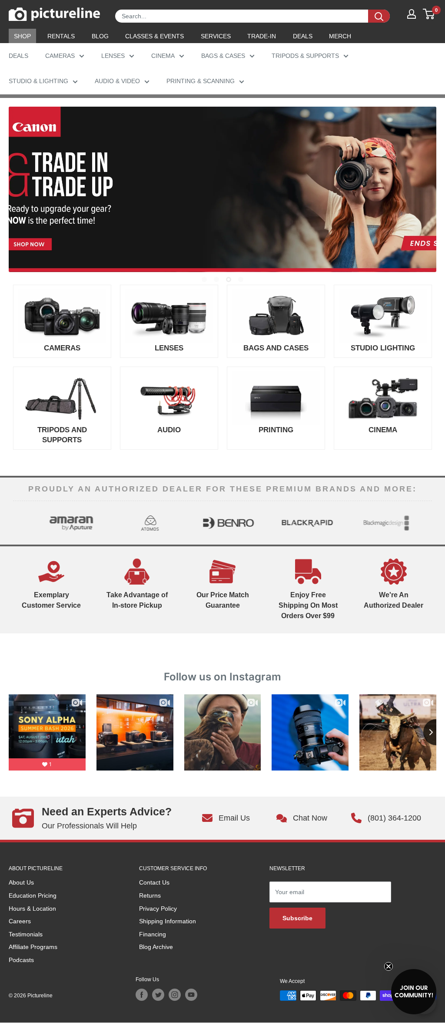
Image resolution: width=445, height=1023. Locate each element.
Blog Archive (156, 946)
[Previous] (20, 522)
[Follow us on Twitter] (158, 995)
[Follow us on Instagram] (175, 995)
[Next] (424, 522)
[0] (429, 14)
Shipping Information (167, 921)
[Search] (379, 16)
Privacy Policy (158, 908)
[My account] (411, 14)
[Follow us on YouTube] (191, 995)
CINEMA (163, 55)
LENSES (113, 55)
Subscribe (297, 918)
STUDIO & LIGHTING (38, 80)
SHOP (22, 36)
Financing (152, 934)
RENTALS (61, 36)
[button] (413, 991)
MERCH (340, 36)
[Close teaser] (388, 966)
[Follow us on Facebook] (142, 995)
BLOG (100, 36)
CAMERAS (60, 55)
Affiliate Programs (33, 946)
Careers (20, 921)
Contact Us (154, 882)
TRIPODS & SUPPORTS (305, 55)
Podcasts (21, 959)
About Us (21, 882)
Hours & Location (32, 908)
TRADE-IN (261, 36)
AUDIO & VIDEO (117, 80)
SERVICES (216, 36)
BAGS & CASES (223, 55)
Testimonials (26, 934)
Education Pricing (32, 895)
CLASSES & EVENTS (154, 36)
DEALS (302, 36)
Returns (150, 895)
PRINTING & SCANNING (200, 80)
